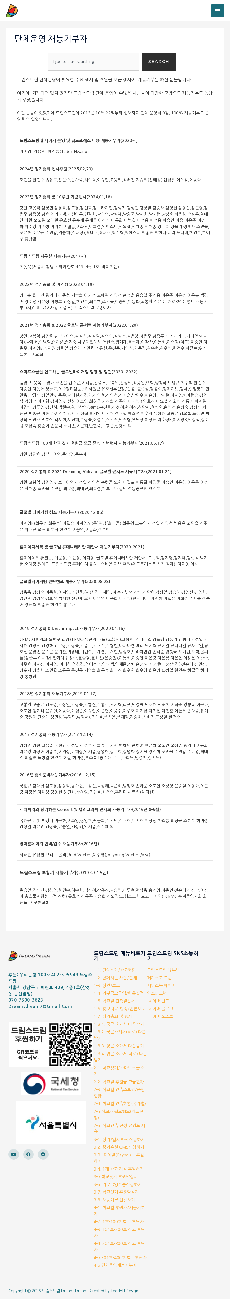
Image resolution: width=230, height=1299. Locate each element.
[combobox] (93, 62)
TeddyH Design (124, 1291)
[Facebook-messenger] (43, 1154)
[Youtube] (13, 1154)
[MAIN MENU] (217, 10)
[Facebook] (28, 1154)
